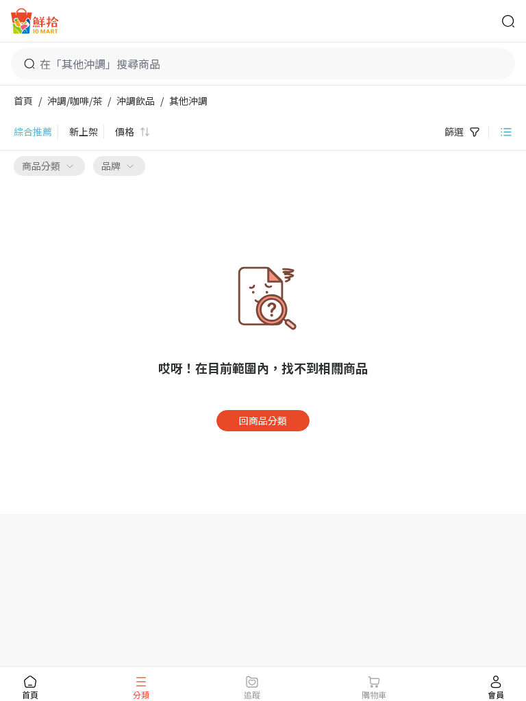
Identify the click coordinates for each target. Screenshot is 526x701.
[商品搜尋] (508, 21)
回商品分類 (263, 420)
